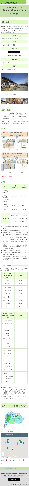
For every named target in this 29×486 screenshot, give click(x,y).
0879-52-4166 (14, 52)
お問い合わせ (14, 479)
